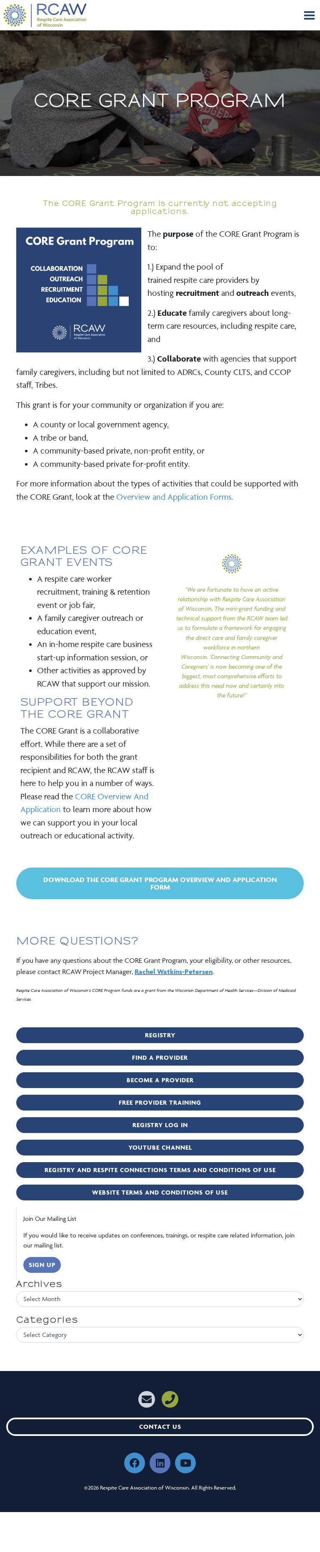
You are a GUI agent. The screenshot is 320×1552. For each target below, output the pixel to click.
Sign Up (42, 1265)
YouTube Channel (160, 1147)
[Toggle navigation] (309, 15)
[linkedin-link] (160, 1463)
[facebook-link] (134, 1463)
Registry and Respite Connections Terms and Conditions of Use (160, 1170)
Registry (160, 1035)
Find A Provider (160, 1057)
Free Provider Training (160, 1102)
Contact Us (160, 1427)
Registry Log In (160, 1125)
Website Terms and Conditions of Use (160, 1192)
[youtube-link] (185, 1463)
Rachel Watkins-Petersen (173, 971)
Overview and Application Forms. (174, 497)
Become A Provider (160, 1080)
